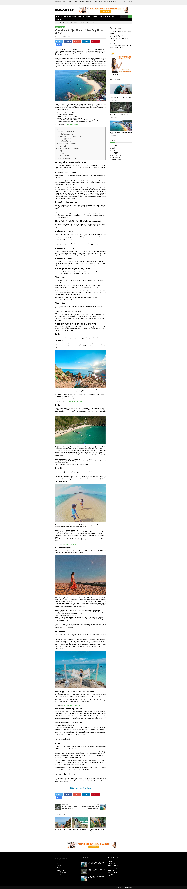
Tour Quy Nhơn (115, 159)
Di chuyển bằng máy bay (65, 138)
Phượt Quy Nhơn (112, 874)
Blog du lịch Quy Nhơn (113, 872)
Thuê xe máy (62, 145)
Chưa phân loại (115, 147)
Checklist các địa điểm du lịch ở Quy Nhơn (68, 148)
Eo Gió (61, 150)
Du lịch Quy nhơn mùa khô (65, 133)
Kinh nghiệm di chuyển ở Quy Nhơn (66, 143)
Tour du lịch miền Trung (113, 865)
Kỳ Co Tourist (111, 875)
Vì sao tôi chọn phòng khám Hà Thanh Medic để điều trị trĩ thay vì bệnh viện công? (86, 22)
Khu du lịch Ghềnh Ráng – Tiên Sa (67, 158)
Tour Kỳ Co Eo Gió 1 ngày (75, 401)
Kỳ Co (60, 152)
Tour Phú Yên (111, 870)
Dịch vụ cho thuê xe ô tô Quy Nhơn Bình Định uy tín (121, 115)
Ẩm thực (95, 1)
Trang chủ (70, 1)
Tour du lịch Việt (111, 867)
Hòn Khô (61, 153)
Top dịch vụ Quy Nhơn (113, 868)
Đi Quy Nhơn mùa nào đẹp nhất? (65, 131)
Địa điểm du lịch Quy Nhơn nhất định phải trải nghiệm (121, 133)
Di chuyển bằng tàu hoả (65, 140)
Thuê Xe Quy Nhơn (107, 1)
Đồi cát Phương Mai (64, 155)
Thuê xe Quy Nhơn (114, 74)
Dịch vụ (100, 1)
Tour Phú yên (115, 157)
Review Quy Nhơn (128, 887)
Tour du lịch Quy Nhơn (73, 124)
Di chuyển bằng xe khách (65, 141)
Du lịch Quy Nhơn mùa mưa (66, 134)
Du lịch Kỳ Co (111, 861)
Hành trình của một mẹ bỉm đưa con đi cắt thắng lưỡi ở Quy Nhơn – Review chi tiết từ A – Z (121, 97)
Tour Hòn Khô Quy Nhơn (69, 544)
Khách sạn (88, 1)
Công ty (115, 1)
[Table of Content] (103, 129)
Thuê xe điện (62, 146)
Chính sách (71, 3)
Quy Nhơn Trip (111, 863)
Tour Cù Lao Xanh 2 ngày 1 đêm (72, 705)
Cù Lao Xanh (62, 157)
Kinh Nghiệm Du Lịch (79, 1)
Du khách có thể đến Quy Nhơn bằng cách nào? (69, 136)
